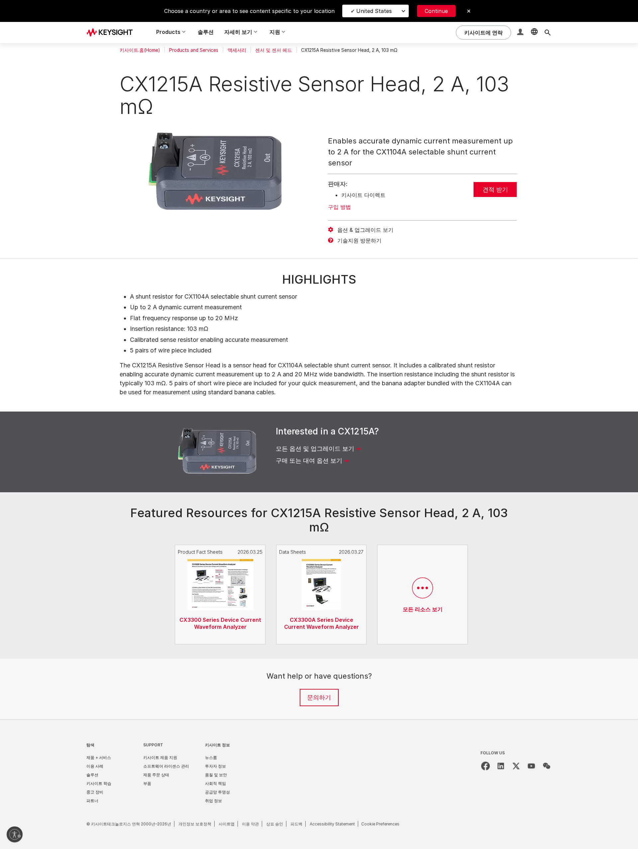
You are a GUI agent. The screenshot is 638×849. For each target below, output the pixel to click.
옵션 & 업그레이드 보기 (365, 230)
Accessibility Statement (332, 823)
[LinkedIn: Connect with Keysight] (501, 766)
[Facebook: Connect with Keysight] (485, 766)
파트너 (92, 800)
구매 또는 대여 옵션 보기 (309, 460)
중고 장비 (94, 792)
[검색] (548, 33)
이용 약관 (250, 823)
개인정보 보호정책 (194, 823)
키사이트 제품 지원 (160, 757)
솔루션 (206, 32)
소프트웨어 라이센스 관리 (166, 766)
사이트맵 (227, 823)
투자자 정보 (215, 766)
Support (153, 744)
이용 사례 (94, 766)
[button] (521, 32)
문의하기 (319, 697)
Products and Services (193, 50)
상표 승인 (274, 823)
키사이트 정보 (217, 744)
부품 (147, 783)
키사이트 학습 (98, 783)
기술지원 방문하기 (359, 240)
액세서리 (237, 50)
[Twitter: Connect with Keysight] (516, 766)
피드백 (296, 823)
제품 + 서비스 (98, 757)
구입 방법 (339, 207)
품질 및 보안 (216, 774)
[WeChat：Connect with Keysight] (547, 766)
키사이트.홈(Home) (140, 50)
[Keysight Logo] (112, 33)
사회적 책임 (215, 783)
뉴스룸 (211, 757)
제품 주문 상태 (156, 774)
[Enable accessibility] (15, 834)
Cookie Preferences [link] (380, 823)
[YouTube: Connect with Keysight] (531, 766)
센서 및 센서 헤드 (273, 50)
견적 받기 (495, 189)
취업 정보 (213, 800)
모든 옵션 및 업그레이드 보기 (315, 448)
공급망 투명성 (217, 792)
